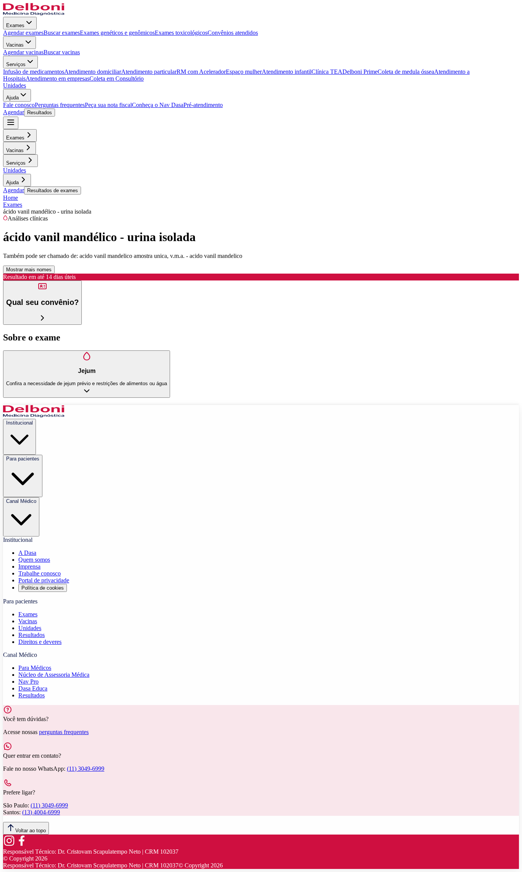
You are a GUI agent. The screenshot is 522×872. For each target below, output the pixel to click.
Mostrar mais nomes (29, 269)
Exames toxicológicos (181, 32)
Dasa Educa (32, 688)
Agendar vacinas (23, 52)
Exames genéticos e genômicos (117, 32)
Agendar (13, 112)
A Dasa (27, 552)
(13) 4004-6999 (41, 812)
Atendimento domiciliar (92, 71)
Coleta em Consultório (116, 78)
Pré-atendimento (203, 105)
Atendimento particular (149, 71)
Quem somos (34, 559)
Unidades (14, 85)
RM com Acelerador (201, 71)
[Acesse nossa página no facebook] (21, 844)
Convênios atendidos (233, 32)
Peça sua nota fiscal (108, 105)
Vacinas (15, 45)
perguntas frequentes (64, 732)
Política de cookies (42, 588)
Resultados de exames (52, 190)
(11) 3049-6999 (85, 768)
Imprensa (29, 566)
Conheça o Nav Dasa (157, 105)
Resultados (39, 112)
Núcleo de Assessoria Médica (53, 674)
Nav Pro (28, 681)
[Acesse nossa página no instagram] (9, 844)
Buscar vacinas (62, 52)
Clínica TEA (326, 71)
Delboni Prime (360, 71)
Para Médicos (34, 668)
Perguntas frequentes (60, 105)
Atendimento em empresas (57, 78)
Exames (15, 25)
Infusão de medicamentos (33, 71)
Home (10, 197)
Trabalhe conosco (39, 573)
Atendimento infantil (286, 71)
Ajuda (12, 97)
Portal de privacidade (43, 580)
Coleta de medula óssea (406, 71)
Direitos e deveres (40, 642)
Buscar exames (62, 32)
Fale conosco (19, 105)
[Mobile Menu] (10, 123)
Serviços (16, 64)
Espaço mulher (244, 71)
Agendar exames (23, 32)
